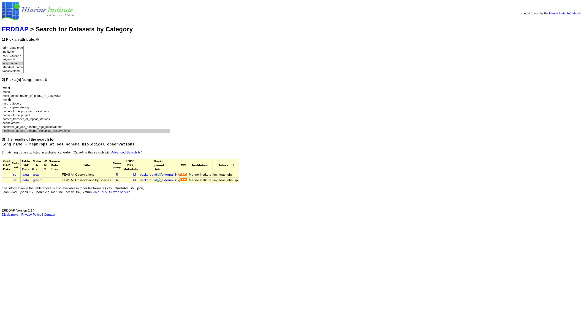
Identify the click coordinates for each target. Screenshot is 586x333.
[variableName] (12, 71)
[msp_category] (86, 104)
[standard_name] (12, 67)
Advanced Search (124, 152)
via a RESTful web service (111, 192)
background (148, 174)
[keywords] (12, 60)
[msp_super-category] (86, 108)
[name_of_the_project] (86, 115)
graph (37, 174)
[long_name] (12, 63)
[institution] (12, 52)
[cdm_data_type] (12, 48)
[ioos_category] (12, 56)
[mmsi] (86, 88)
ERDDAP (15, 29)
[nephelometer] (86, 123)
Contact (49, 214)
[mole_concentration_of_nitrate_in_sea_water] (86, 96)
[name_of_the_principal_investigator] (86, 111)
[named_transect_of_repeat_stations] (86, 119)
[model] (86, 92)
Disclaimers (10, 214)
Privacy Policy (31, 214)
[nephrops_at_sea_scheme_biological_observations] (86, 131)
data (25, 174)
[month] (86, 100)
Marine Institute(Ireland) (565, 13)
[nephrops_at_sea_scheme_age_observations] (86, 127)
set (15, 174)
